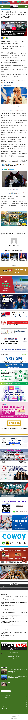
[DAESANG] (14, 555)
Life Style (2, 702)
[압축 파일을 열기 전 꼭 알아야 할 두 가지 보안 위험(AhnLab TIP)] (14, 256)
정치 (9, 9)
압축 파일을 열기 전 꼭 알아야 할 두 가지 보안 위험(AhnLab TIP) (14, 260)
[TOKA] (14, 441)
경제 (1, 699)
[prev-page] (13, 263)
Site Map (11, 715)
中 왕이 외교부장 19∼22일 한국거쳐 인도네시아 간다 (23, 260)
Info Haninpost (5, 715)
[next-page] (14, 263)
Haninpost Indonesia (5, 18)
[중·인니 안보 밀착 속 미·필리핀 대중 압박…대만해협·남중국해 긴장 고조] (5, 256)
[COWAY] (14, 539)
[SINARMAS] (14, 472)
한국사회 (2, 706)
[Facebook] (11, 659)
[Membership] (14, 271)
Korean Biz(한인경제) (5, 697)
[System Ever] (14, 377)
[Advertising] (14, 218)
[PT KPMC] (14, 327)
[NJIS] (14, 522)
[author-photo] (14, 241)
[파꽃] (4, 684)
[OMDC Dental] (14, 410)
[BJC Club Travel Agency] (14, 456)
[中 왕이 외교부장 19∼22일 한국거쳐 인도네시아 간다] (23, 256)
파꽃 (1, 608)
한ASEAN (2, 704)
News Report (14, 716)
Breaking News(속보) (4, 9)
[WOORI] (14, 360)
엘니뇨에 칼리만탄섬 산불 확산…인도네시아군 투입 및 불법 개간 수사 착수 (17, 670)
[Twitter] (14, 659)
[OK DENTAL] (14, 344)
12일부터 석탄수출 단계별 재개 (21, 234)
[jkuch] (14, 571)
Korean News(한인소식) (5, 695)
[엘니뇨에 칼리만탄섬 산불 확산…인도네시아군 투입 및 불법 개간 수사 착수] (4, 671)
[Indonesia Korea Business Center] (14, 314)
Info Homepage (16, 715)
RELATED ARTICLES (9, 250)
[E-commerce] (14, 393)
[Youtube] (16, 659)
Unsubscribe (23, 715)
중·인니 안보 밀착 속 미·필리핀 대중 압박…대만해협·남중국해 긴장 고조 (5, 260)
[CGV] (14, 585)
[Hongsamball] (14, 301)
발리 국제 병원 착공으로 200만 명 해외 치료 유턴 (7, 234)
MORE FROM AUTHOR (18, 250)
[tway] (14, 2)
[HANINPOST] (14, 506)
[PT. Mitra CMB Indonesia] (14, 427)
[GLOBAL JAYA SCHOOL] (14, 489)
